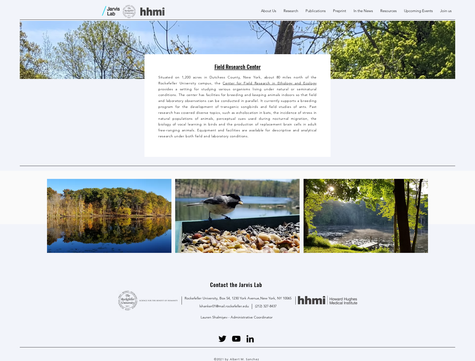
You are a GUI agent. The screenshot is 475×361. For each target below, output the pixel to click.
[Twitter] (222, 339)
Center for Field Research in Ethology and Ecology (270, 83)
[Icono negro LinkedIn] (250, 339)
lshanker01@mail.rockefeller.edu (224, 306)
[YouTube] (236, 339)
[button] (268, 11)
